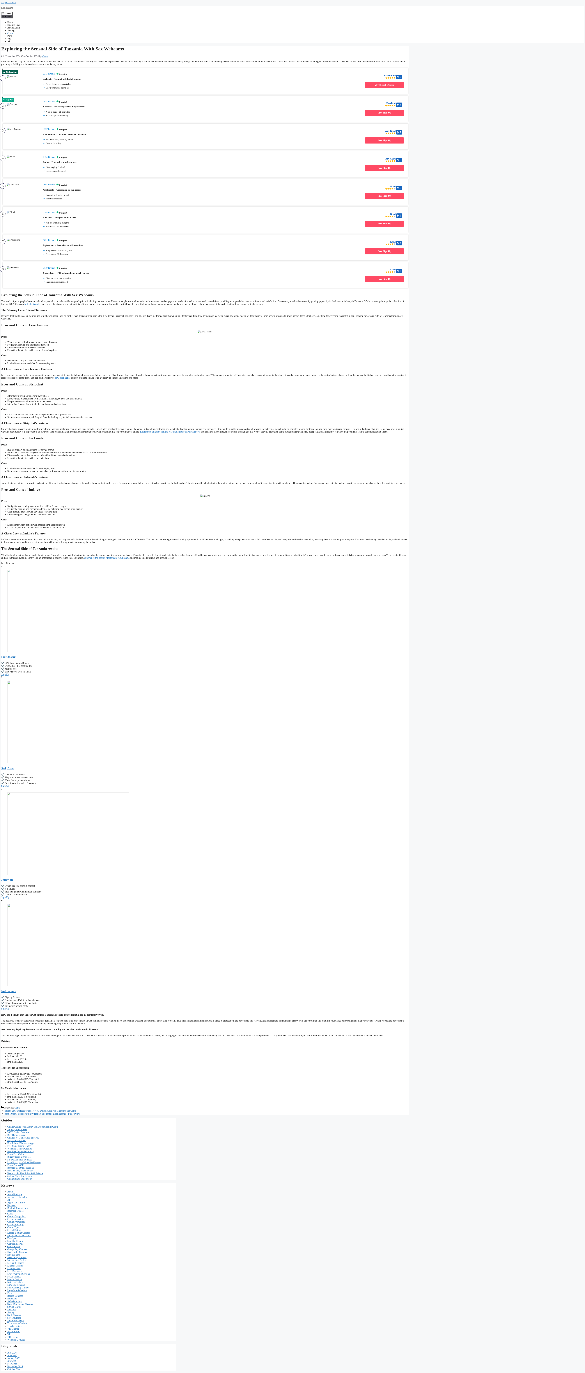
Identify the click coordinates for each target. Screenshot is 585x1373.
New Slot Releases (16, 1285)
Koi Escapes (7, 7)
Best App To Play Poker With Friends (25, 1173)
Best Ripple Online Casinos (20, 1168)
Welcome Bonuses (16, 1339)
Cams (10, 33)
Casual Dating (14, 1230)
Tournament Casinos (17, 1323)
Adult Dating (13, 27)
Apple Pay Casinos (16, 1202)
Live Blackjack (14, 1271)
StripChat (7, 768)
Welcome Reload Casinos (19, 1148)
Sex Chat (11, 1309)
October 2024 (13, 1369)
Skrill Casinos (14, 1315)
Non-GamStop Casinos (18, 1287)
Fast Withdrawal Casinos (19, 1235)
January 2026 (13, 1358)
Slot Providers (14, 1317)
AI (8, 41)
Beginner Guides (15, 1211)
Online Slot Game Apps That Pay (23, 1137)
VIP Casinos (13, 1328)
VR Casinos (13, 1337)
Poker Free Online (16, 1154)
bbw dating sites (62, 377)
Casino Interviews (15, 1219)
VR (9, 38)
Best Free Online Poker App (20, 1151)
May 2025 (12, 1363)
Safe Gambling (14, 1301)
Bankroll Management (17, 1208)
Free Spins (12, 1238)
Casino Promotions (16, 1221)
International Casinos (17, 1260)
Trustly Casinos (14, 1326)
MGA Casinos (14, 1276)
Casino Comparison (16, 1216)
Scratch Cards (14, 1307)
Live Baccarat (14, 1268)
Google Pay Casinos (17, 1249)
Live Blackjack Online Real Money (24, 1162)
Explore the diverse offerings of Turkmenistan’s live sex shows (170, 431)
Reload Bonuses (15, 1296)
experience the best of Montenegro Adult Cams (106, 558)
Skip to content (8, 2)
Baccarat (11, 1205)
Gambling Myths (15, 1243)
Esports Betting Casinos (18, 1232)
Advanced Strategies (17, 1197)
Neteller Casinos (15, 1282)
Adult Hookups (14, 1194)
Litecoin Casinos (15, 1265)
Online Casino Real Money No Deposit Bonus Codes (32, 1126)
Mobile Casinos (14, 1279)
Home (10, 22)
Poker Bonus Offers (16, 1165)
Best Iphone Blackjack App (20, 1143)
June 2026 (12, 1355)
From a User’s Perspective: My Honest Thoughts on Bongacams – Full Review (42, 1113)
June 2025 (12, 1361)
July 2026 (12, 1352)
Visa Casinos (13, 1331)
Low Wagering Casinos (18, 1274)
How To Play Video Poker (20, 1170)
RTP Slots (12, 1298)
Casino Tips (13, 1227)
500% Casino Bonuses (18, 1132)
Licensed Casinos (15, 1263)
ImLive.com (8, 991)
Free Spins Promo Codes (19, 1146)
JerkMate (7, 879)
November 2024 (15, 1366)
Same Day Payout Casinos (20, 1304)
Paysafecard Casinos (17, 1290)
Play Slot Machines (16, 1140)
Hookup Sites (13, 25)
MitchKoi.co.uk (32, 304)
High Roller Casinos (17, 1252)
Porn (9, 36)
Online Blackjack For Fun (19, 1179)
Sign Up (5, 674)
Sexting (10, 30)
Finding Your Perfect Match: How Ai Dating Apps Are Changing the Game (40, 1110)
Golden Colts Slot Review (19, 1176)
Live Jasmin (8, 656)
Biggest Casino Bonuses (18, 1157)
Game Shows (13, 1246)
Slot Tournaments (15, 1320)
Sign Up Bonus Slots (17, 1129)
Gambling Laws (15, 1241)
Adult (10, 1191)
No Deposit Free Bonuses (19, 1159)
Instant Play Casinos (17, 1257)
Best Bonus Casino (16, 1135)
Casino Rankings (15, 1224)
